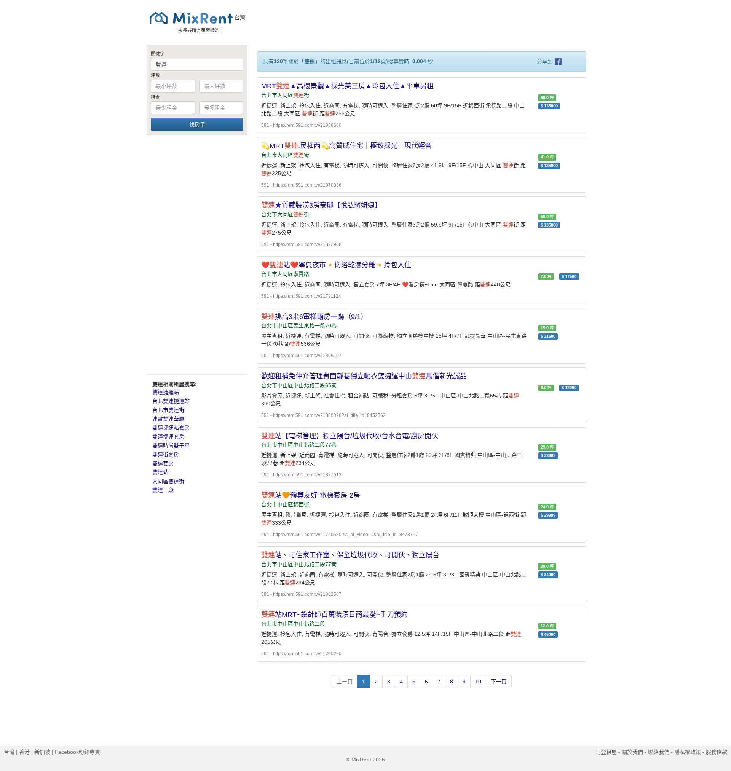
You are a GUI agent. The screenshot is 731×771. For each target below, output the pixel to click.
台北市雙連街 (168, 410)
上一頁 (345, 681)
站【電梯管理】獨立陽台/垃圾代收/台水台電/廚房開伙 (349, 436)
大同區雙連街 (168, 481)
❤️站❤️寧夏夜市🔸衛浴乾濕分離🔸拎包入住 (336, 265)
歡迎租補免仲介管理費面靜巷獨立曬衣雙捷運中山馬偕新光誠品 (364, 376)
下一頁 (499, 681)
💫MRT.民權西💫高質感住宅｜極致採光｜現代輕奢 (346, 146)
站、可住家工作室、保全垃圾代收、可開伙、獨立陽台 (350, 555)
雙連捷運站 (165, 392)
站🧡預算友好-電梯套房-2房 (310, 495)
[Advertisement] (197, 254)
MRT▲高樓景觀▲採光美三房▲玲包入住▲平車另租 (347, 86)
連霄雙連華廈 (168, 419)
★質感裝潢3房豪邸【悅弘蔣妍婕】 (321, 205)
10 (478, 681)
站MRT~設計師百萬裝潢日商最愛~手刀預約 (334, 614)
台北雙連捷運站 (171, 401)
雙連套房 (163, 463)
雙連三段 (163, 490)
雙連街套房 (165, 455)
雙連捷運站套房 (171, 428)
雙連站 (160, 472)
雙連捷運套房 (168, 437)
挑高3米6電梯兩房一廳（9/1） (314, 317)
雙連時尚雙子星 (171, 445)
